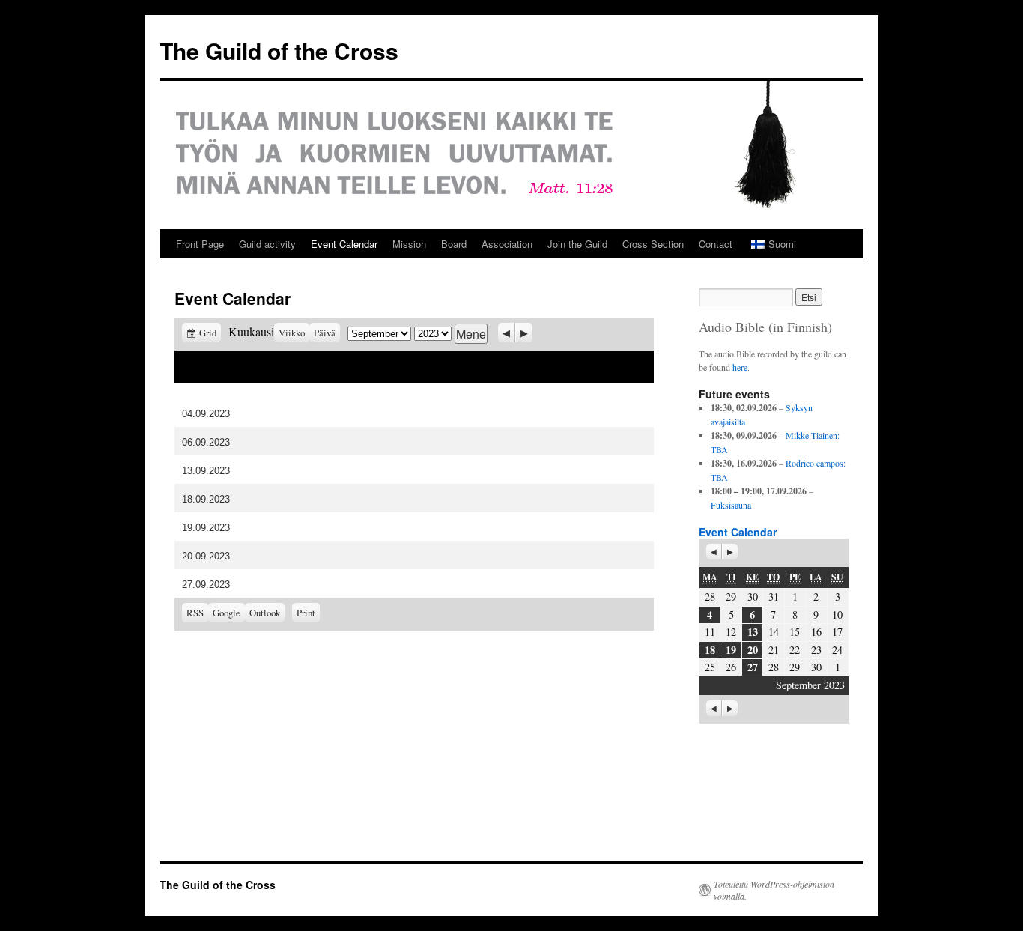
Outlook (267, 612)
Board (454, 244)
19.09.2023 (206, 527)
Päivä (325, 332)
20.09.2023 (206, 556)
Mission (409, 244)
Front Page (200, 244)
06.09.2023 (206, 442)
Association (507, 244)
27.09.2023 (206, 584)
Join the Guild (577, 244)
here (739, 367)
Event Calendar (344, 244)
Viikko (292, 332)
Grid (209, 332)
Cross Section (653, 244)
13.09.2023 (206, 470)
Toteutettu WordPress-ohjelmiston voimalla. (774, 890)
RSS (195, 612)
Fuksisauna (731, 505)
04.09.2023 (206, 413)
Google (229, 612)
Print (308, 611)
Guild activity (267, 244)
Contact (715, 244)
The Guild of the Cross (279, 50)
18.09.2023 (206, 499)
